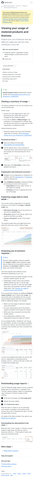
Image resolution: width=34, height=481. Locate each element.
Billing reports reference (8, 418)
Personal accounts (8, 140)
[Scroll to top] (30, 477)
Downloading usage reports (14, 383)
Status (24, 473)
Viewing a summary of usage (14, 101)
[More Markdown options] (15, 66)
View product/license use (10, 7)
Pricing (29, 473)
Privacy (19, 473)
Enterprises (28, 177)
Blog (12, 475)
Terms (14, 473)
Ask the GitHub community (10, 464)
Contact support (7, 466)
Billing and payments (9, 5)
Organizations (19, 177)
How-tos (18, 5)
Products (24, 5)
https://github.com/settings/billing (14, 144)
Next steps (6, 446)
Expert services (5, 475)
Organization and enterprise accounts (15, 172)
